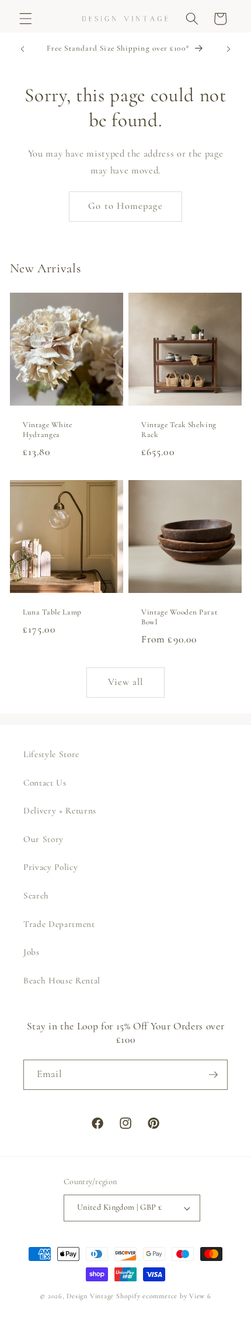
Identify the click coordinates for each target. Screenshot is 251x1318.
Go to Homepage (125, 206)
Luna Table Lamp (52, 612)
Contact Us (45, 782)
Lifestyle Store (51, 754)
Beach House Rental (61, 980)
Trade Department (59, 924)
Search (36, 895)
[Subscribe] (213, 1075)
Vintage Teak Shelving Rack (179, 429)
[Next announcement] (229, 49)
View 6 (200, 1296)
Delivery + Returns (59, 810)
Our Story (43, 839)
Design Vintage (90, 1296)
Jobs (31, 952)
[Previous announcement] (23, 49)
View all (126, 682)
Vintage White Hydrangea (47, 429)
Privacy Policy (50, 867)
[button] (26, 19)
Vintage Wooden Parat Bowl (179, 617)
